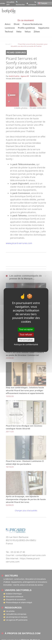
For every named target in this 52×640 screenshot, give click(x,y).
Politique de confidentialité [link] (26, 344)
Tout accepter (26, 329)
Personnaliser (26, 339)
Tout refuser (26, 334)
